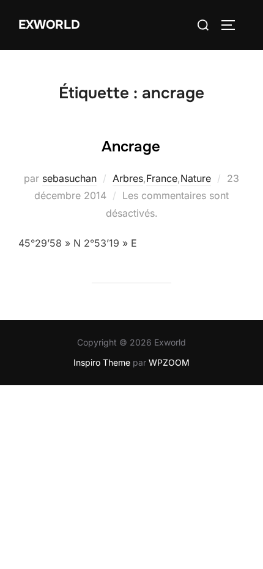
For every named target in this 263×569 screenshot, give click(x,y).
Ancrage (131, 146)
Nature (195, 178)
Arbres (128, 178)
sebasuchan (69, 178)
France (161, 178)
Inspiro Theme (101, 362)
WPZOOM (169, 362)
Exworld (49, 24)
